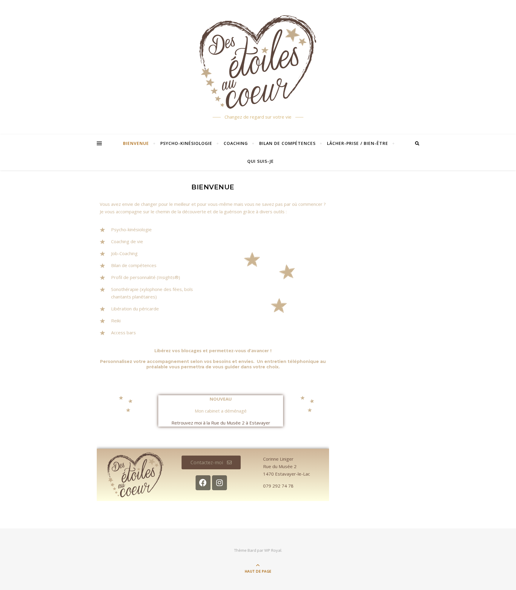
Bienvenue (136, 143)
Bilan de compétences (287, 143)
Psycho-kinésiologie (186, 143)
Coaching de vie (127, 241)
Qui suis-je (260, 161)
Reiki (116, 321)
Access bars (123, 332)
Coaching (236, 143)
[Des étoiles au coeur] (258, 62)
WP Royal (272, 550)
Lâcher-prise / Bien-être (357, 143)
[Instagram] (219, 482)
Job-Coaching (124, 253)
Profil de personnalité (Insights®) (145, 277)
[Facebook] (203, 482)
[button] (211, 462)
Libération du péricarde (135, 309)
